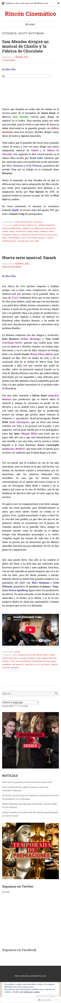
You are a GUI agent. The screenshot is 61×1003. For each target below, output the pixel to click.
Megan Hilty (18, 665)
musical (16, 235)
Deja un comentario (11, 266)
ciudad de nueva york (30, 658)
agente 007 (31, 225)
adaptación (19, 225)
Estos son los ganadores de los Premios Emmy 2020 (27, 782)
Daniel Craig (8, 232)
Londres (43, 232)
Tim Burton (23, 241)
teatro (49, 238)
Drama (5, 661)
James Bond (32, 232)
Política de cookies (32, 992)
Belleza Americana (11, 228)
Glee (12, 661)
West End (34, 241)
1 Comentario (8, 60)
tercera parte (9, 241)
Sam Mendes (14, 238)
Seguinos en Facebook (19, 950)
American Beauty (46, 225)
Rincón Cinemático (30, 13)
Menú (32, 24)
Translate (23, 706)
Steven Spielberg (10, 668)
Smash (54, 665)
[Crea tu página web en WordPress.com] (30, 3)
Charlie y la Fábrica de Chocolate (39, 228)
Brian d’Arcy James (45, 655)
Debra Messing (49, 658)
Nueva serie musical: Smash (29, 257)
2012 (15, 655)
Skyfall (41, 238)
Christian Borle (10, 658)
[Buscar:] (30, 693)
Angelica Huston (26, 655)
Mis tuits (6, 892)
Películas (38, 222)
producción (44, 235)
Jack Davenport (23, 661)
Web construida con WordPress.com (30, 976)
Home (17, 222)
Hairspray (21, 232)
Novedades (26, 222)
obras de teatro (29, 235)
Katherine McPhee (41, 661)
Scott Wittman (29, 238)
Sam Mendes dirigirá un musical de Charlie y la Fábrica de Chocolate (25, 46)
